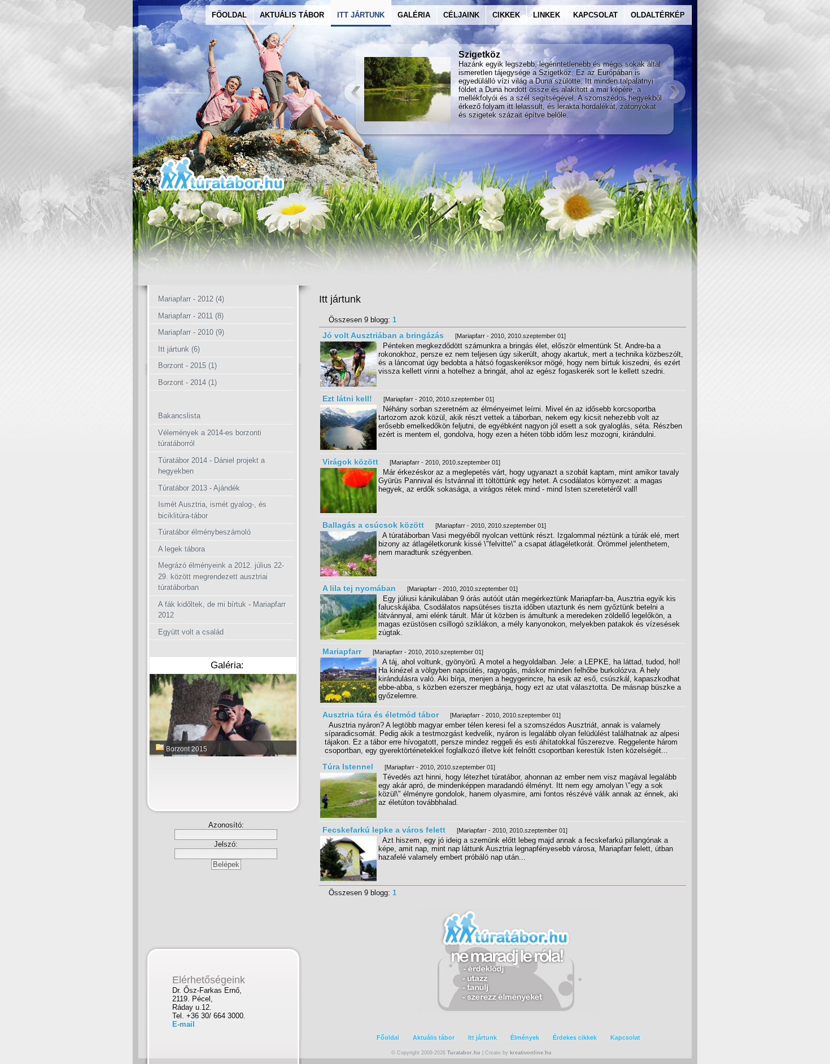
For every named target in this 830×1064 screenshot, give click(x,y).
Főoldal (229, 15)
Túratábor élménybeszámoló (204, 532)
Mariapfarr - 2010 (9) (191, 332)
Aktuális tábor (434, 1037)
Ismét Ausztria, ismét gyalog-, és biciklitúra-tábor (212, 510)
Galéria (413, 15)
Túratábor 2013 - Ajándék (199, 488)
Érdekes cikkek (575, 1037)
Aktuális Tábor (292, 15)
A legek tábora (181, 549)
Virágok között (350, 461)
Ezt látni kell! (347, 398)
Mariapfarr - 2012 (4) (191, 299)
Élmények (524, 1037)
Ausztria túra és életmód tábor (380, 714)
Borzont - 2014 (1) (187, 382)
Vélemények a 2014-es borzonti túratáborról (209, 438)
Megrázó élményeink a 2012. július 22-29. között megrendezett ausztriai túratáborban (221, 576)
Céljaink (461, 15)
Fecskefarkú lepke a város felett (383, 829)
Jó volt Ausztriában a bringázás (383, 335)
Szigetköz (479, 54)
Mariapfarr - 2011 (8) (191, 316)
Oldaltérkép (658, 15)
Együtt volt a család (191, 632)
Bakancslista (179, 415)
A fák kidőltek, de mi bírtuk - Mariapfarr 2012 (222, 610)
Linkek (546, 15)
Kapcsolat (595, 15)
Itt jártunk (482, 1037)
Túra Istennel (347, 766)
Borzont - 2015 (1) (187, 365)
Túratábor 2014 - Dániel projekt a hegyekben (211, 466)
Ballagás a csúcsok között (373, 524)
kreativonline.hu (531, 1053)
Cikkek (506, 15)
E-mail (183, 1024)
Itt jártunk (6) (179, 349)
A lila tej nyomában (359, 588)
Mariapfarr (341, 651)
